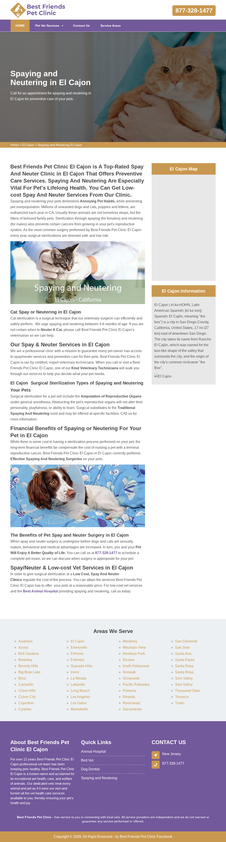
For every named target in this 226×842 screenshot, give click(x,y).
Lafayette (78, 684)
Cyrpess (24, 709)
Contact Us (81, 25)
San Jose (182, 647)
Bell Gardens (28, 653)
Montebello (79, 709)
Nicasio (129, 660)
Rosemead (131, 703)
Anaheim (25, 641)
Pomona (129, 691)
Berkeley (25, 660)
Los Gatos (79, 703)
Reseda (129, 697)
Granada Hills (81, 666)
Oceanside (131, 678)
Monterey (130, 641)
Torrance (182, 697)
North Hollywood (136, 666)
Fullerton (78, 660)
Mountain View (134, 647)
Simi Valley (184, 678)
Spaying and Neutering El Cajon (60, 145)
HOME (22, 25)
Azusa (23, 647)
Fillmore (77, 653)
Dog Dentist (90, 769)
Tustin (180, 703)
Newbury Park (134, 653)
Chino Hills (27, 691)
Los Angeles (80, 697)
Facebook (164, 836)
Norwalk (129, 672)
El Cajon (28, 145)
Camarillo (26, 684)
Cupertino (26, 703)
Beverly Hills (28, 666)
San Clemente (186, 641)
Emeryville (79, 647)
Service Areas (110, 25)
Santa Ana (183, 653)
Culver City (27, 697)
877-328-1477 (194, 10)
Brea (22, 678)
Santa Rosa (184, 666)
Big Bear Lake (29, 672)
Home (14, 145)
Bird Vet (87, 760)
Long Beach (80, 691)
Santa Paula (184, 660)
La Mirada (78, 678)
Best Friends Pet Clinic (138, 836)
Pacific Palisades (136, 684)
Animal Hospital (93, 751)
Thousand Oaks (187, 691)
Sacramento (132, 709)
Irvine (75, 672)
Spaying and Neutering (99, 778)
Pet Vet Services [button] (47, 25)
